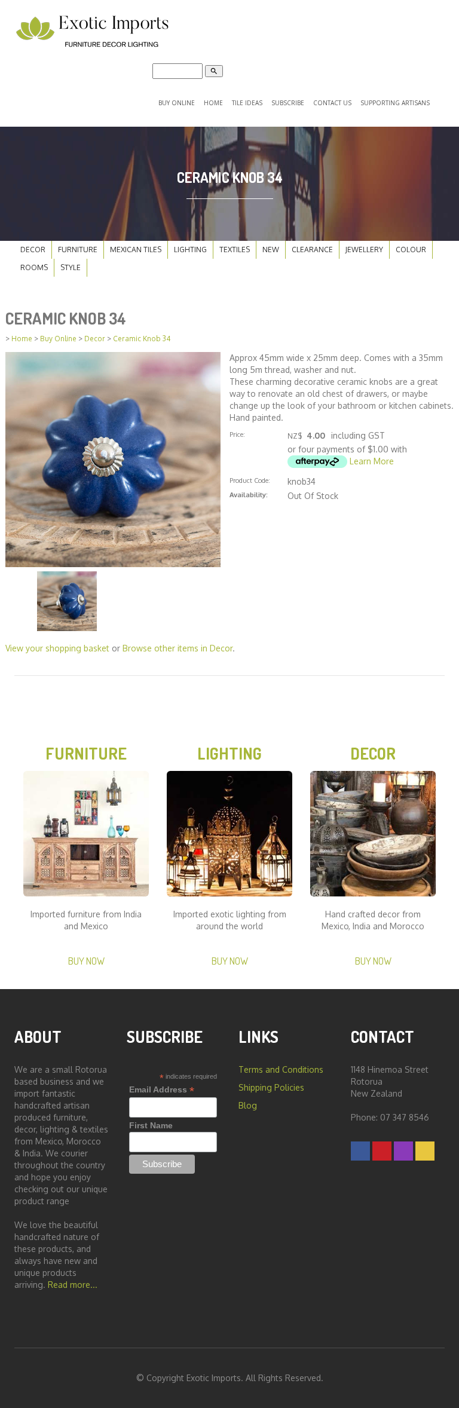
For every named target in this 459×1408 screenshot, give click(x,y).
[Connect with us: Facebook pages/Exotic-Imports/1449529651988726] (360, 1151)
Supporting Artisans (395, 103)
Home (213, 103)
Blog (247, 1105)
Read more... (72, 1285)
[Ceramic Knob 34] (113, 459)
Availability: (249, 494)
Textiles (234, 249)
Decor (32, 249)
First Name (151, 1125)
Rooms (34, 267)
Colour (411, 249)
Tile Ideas (247, 103)
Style (70, 267)
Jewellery (364, 249)
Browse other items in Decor (177, 648)
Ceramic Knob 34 (142, 338)
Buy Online (176, 103)
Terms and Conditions (280, 1069)
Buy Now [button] (86, 960)
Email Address (161, 1089)
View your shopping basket (57, 648)
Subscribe (287, 103)
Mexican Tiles (135, 249)
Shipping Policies (271, 1087)
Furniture (77, 249)
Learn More (372, 461)
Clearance (312, 249)
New (270, 249)
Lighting (190, 249)
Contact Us (332, 103)
